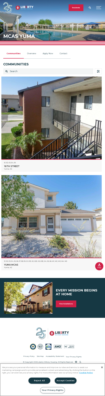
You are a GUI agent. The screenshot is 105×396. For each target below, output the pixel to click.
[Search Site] (90, 7)
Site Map (40, 356)
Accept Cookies (66, 380)
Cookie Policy (86, 373)
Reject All (39, 380)
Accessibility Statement (55, 356)
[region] (52, 379)
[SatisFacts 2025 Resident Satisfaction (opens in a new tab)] (48, 346)
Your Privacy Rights (73, 357)
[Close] (102, 367)
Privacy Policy (29, 356)
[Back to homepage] (18, 7)
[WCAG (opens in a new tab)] (69, 346)
